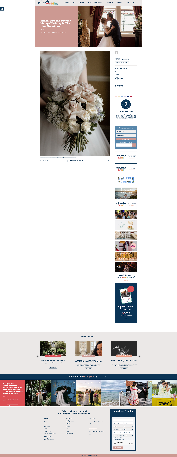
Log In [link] (90, 425)
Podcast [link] (120, 2)
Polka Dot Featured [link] (53, 355)
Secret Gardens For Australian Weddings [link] (53, 360)
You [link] (74, 2)
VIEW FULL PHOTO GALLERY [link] (121, 62)
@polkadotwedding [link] (102, 377)
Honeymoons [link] (98, 2)
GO (134, 145)
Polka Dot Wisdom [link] (124, 355)
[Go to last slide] (38, 356)
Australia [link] (117, 84)
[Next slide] (139, 356)
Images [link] (67, 423)
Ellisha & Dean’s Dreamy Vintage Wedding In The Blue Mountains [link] (58, 157)
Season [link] (67, 431)
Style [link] (67, 428)
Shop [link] (127, 2)
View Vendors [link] (126, 139)
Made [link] (89, 2)
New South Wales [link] (119, 86)
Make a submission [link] (93, 429)
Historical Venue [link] (119, 78)
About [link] (90, 420)
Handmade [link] (118, 73)
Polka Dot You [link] (88, 355)
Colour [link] (67, 425)
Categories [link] (68, 420)
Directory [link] (110, 2)
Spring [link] (116, 91)
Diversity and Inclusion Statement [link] (96, 421)
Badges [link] (90, 434)
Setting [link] (67, 430)
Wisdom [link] (81, 2)
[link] (2, 9)
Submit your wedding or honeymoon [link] (96, 431)
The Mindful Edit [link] (47, 431)
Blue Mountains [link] (119, 85)
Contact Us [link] (91, 423)
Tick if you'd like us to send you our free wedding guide (123, 438)
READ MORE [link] (126, 122)
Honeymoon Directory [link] (49, 439)
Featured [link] (67, 2)
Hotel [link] (116, 80)
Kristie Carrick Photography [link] (122, 59)
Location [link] (68, 426)
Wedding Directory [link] (48, 438)
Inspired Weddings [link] (46, 32)
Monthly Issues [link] (69, 433)
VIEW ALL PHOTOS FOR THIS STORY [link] (77, 160)
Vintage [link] (117, 74)
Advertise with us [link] (92, 433)
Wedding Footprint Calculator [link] (50, 433)
